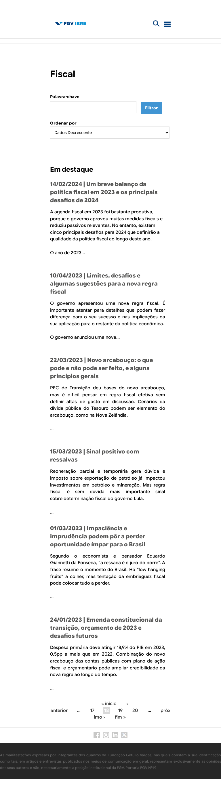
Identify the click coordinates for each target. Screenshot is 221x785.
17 (92, 710)
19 (120, 710)
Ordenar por (63, 123)
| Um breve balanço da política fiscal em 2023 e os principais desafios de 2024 (104, 192)
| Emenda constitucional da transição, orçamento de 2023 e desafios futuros (106, 628)
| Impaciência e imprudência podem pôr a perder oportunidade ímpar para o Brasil (97, 536)
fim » (120, 717)
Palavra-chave (64, 96)
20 (135, 710)
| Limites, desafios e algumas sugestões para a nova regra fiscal (104, 283)
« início (109, 703)
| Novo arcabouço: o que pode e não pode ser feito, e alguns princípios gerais (101, 368)
